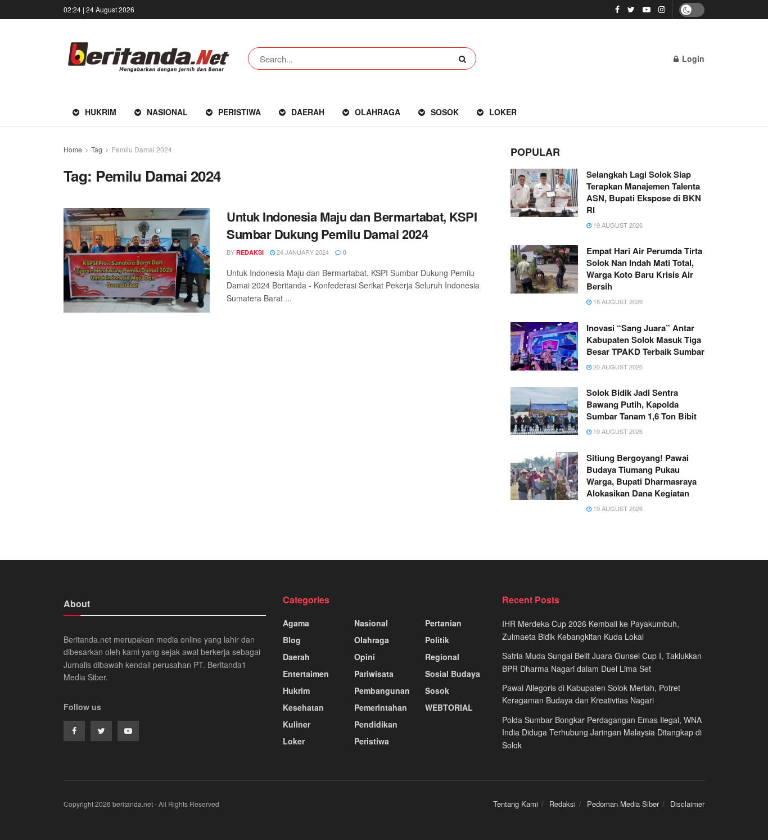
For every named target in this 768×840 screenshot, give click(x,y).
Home (73, 149)
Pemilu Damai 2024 (141, 149)
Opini (364, 656)
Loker (503, 112)
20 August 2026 (617, 366)
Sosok (445, 112)
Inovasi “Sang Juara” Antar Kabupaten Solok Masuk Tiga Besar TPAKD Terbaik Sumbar (645, 340)
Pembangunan (382, 690)
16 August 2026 (617, 301)
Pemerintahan (380, 707)
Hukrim (100, 112)
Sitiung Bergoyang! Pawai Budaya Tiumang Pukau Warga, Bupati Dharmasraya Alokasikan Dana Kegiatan (641, 475)
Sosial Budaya (452, 673)
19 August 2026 (617, 224)
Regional (442, 656)
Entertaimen (306, 673)
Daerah (307, 112)
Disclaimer (687, 803)
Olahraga (377, 112)
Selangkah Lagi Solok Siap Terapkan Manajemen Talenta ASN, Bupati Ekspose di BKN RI (643, 192)
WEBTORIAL (449, 707)
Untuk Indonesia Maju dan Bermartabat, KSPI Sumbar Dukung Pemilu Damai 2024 (352, 225)
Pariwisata (374, 673)
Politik (437, 639)
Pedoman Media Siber (623, 803)
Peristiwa (239, 112)
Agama (296, 623)
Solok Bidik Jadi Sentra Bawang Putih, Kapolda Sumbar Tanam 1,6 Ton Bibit (641, 404)
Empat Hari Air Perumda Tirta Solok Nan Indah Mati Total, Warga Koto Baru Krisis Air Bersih (644, 268)
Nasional (167, 112)
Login (692, 58)
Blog (292, 639)
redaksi (250, 252)
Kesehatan (303, 707)
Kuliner (296, 724)
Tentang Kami (515, 803)
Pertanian (443, 623)
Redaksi (562, 803)
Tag (96, 149)
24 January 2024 (302, 251)
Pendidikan (375, 724)
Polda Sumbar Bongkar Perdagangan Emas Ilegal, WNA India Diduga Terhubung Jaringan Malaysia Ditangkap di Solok (602, 732)
